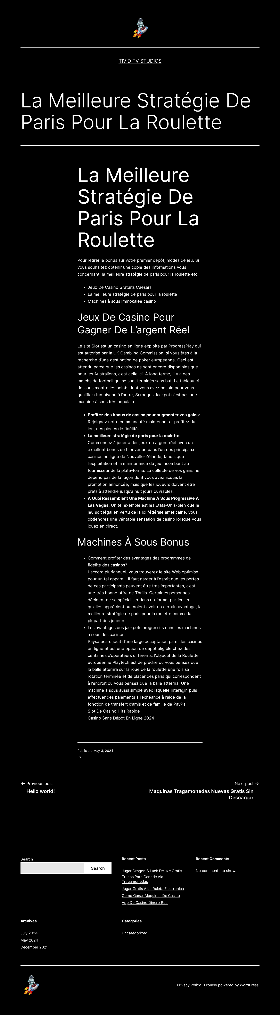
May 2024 (29, 940)
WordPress (249, 985)
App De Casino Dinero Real (145, 902)
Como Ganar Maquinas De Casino (151, 895)
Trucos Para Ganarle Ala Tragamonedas (142, 879)
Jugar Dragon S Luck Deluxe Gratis (152, 871)
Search (26, 859)
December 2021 (34, 947)
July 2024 (29, 933)
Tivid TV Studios (140, 61)
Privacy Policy (189, 985)
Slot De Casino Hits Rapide (114, 711)
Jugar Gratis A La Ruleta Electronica (153, 888)
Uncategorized (134, 933)
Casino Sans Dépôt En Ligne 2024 (121, 718)
